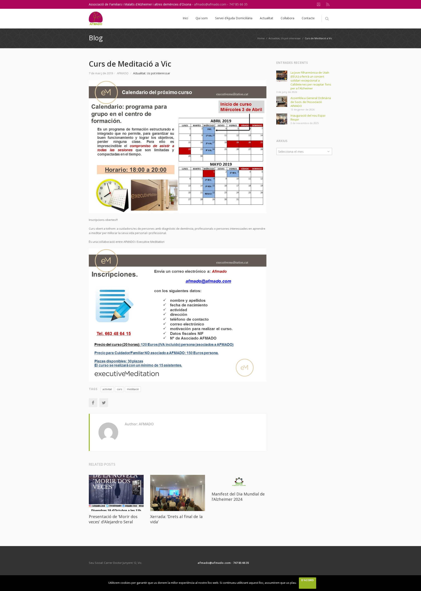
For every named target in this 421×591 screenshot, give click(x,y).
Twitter (103, 402)
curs (119, 389)
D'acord (307, 580)
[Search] (326, 18)
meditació (133, 389)
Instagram (318, 4)
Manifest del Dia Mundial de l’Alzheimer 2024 (238, 496)
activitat (107, 389)
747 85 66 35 (238, 4)
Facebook (93, 402)
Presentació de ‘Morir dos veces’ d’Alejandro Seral (113, 519)
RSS (327, 4)
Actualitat (274, 38)
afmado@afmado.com (210, 4)
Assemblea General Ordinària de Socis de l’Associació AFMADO (311, 102)
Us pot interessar (291, 38)
